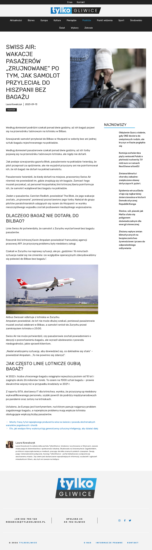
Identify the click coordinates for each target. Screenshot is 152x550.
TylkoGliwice (28, 543)
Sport (121, 20)
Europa (44, 20)
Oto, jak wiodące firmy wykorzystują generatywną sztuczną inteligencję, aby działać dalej (53, 428)
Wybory (75, 27)
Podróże (86, 20)
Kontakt (81, 2)
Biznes (31, 20)
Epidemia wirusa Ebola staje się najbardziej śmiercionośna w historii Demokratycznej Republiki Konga (132, 197)
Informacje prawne (109, 543)
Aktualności (16, 20)
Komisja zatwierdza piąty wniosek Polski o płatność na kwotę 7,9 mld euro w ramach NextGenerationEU (131, 160)
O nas (69, 2)
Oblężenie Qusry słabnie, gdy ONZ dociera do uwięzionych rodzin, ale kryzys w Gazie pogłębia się (132, 139)
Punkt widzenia (105, 20)
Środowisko (136, 20)
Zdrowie (88, 27)
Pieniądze (71, 20)
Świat (62, 27)
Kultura (57, 20)
